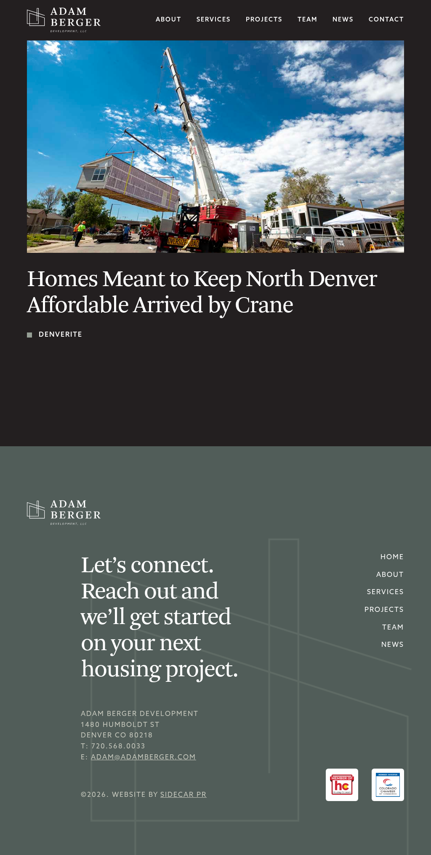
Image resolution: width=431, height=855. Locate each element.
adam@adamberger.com (143, 757)
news (343, 20)
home (392, 557)
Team (393, 627)
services (214, 20)
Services (385, 592)
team (307, 20)
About (168, 20)
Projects (264, 20)
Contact (386, 20)
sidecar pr (183, 795)
